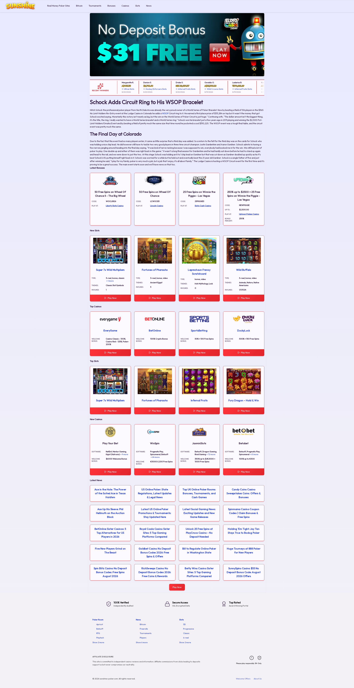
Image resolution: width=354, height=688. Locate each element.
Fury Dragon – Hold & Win (243, 400)
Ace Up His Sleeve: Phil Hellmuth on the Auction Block (110, 513)
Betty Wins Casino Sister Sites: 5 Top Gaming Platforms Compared (199, 572)
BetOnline (155, 330)
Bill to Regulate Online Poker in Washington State (199, 550)
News (148, 5)
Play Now (112, 298)
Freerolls (144, 629)
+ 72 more (211, 454)
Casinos (125, 5)
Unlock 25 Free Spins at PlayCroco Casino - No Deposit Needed (199, 532)
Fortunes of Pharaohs (155, 269)
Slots (137, 5)
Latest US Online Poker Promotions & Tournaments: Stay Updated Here (154, 513)
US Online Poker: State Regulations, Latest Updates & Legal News (155, 493)
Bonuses (111, 5)
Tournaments (95, 5)
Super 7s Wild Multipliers (110, 269)
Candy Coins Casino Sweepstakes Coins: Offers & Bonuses (244, 493)
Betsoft (99, 629)
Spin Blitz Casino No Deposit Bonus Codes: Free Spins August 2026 (110, 572)
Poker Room (97, 619)
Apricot (99, 624)
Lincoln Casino (156, 205)
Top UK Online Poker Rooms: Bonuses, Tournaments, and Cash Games (199, 493)
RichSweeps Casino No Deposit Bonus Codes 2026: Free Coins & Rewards (155, 572)
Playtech (100, 637)
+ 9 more (124, 454)
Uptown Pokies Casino (249, 214)
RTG (98, 633)
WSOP (165, 113)
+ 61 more (254, 454)
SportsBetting (199, 330)
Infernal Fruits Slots (179, 89)
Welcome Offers (243, 678)
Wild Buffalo (243, 269)
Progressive (188, 629)
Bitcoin (79, 5)
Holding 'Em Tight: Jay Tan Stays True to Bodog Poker (244, 530)
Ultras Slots (122, 89)
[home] (23, 10)
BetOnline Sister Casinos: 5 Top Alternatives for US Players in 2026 (110, 532)
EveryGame (110, 330)
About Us (258, 678)
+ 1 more (110, 281)
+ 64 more (155, 457)
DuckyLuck (243, 330)
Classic (186, 633)
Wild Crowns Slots (208, 89)
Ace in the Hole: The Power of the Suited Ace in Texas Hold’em (110, 493)
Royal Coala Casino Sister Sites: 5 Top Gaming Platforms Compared (155, 532)
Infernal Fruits (199, 400)
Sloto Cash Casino (203, 205)
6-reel (186, 637)
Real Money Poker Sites (58, 5)
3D (184, 624)
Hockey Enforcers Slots (149, 89)
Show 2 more (98, 642)
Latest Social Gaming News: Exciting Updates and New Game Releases (199, 513)
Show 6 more (142, 642)
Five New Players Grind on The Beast (110, 550)
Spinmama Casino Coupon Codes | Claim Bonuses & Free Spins (243, 513)
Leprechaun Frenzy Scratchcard (199, 271)
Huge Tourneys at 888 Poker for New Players (243, 550)
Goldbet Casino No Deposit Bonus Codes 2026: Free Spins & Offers (155, 552)
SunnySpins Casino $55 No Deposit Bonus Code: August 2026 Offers (244, 572)
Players (143, 637)
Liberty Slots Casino (115, 205)
